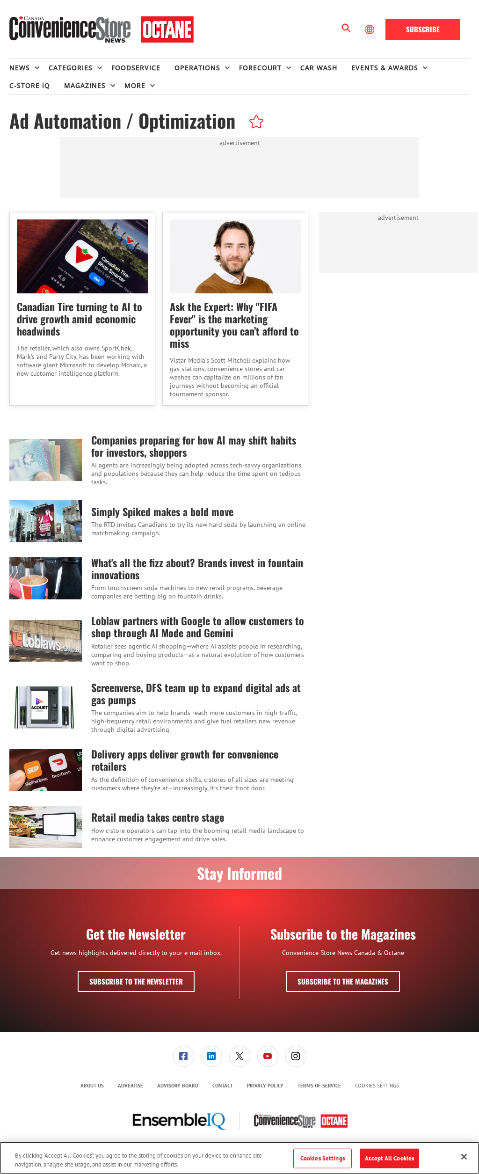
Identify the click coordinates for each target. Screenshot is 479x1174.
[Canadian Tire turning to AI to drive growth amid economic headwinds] (82, 256)
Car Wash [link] (318, 67)
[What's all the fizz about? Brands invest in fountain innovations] (45, 578)
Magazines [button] (85, 85)
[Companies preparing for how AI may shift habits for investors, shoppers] (45, 460)
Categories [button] (71, 67)
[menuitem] (29, 68)
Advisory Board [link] (177, 1085)
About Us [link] (92, 1085)
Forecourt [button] (260, 67)
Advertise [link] (130, 1085)
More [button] (134, 85)
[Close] (464, 1156)
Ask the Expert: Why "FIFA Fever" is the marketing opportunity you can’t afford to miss (234, 324)
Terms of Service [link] (319, 1085)
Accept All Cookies (389, 1158)
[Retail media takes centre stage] (45, 827)
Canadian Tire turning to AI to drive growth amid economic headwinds (79, 318)
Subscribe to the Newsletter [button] (136, 981)
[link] (183, 1056)
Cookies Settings (377, 1085)
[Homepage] (101, 29)
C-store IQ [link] (29, 85)
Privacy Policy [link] (265, 1085)
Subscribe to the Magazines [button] (343, 981)
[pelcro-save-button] (254, 123)
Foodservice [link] (135, 67)
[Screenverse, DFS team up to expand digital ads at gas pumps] (45, 707)
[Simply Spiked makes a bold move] (45, 521)
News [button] (19, 67)
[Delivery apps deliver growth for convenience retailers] (45, 770)
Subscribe (423, 29)
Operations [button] (197, 67)
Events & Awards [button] (384, 67)
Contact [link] (222, 1085)
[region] (239, 1158)
